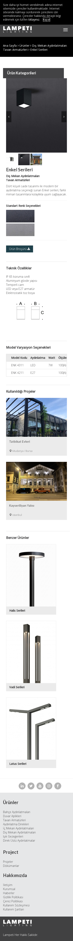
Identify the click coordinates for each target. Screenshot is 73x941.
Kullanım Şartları (13, 909)
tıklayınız (33, 19)
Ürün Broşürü (18, 249)
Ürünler (24, 45)
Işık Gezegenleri (13, 836)
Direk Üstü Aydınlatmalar (19, 840)
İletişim (7, 885)
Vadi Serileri (17, 687)
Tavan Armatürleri (15, 50)
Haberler (8, 893)
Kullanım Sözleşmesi (16, 905)
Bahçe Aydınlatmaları (16, 812)
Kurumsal (9, 889)
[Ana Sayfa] (17, 29)
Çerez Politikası (13, 901)
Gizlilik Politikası (13, 897)
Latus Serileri (17, 764)
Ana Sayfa (10, 45)
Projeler (8, 862)
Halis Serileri (17, 610)
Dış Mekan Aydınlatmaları (49, 45)
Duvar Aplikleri (12, 816)
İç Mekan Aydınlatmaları (18, 828)
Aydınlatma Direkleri (16, 824)
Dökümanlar (11, 866)
